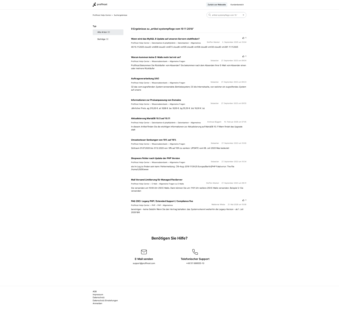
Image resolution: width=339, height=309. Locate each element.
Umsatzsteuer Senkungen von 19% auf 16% (153, 139)
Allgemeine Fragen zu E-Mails (171, 184)
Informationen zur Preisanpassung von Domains (156, 100)
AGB (95, 291)
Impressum (98, 294)
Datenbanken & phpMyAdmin (164, 43)
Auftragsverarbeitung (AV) (145, 78)
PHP (153, 205)
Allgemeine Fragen (177, 61)
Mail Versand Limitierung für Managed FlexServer (156, 179)
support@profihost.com (144, 263)
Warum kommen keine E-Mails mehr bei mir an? (156, 57)
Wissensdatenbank (159, 61)
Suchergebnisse (120, 15)
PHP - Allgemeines (165, 205)
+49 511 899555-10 (195, 263)
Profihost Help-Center (102, 15)
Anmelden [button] (97, 303)
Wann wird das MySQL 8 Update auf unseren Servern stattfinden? (165, 38)
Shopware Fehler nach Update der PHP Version (155, 158)
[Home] (100, 5)
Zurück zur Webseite (217, 4)
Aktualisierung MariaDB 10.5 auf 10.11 (150, 118)
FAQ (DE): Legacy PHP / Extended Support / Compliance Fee (162, 201)
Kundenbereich (237, 4)
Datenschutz (98, 297)
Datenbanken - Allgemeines (189, 43)
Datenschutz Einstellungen (105, 300)
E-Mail (154, 184)
